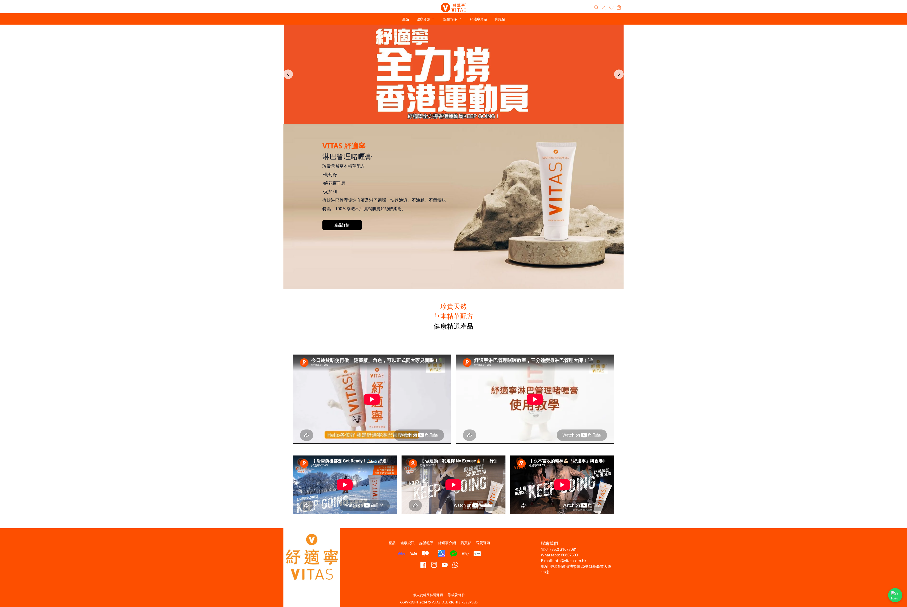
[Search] (596, 7)
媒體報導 (450, 19)
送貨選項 (483, 542)
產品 (405, 19)
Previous (288, 74)
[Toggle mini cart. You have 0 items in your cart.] (619, 7)
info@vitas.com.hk (570, 560)
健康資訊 (423, 19)
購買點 (500, 19)
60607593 (569, 555)
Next (619, 74)
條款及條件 (456, 594)
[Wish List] (611, 7)
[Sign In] (604, 7)
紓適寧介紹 (478, 19)
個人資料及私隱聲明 (428, 595)
